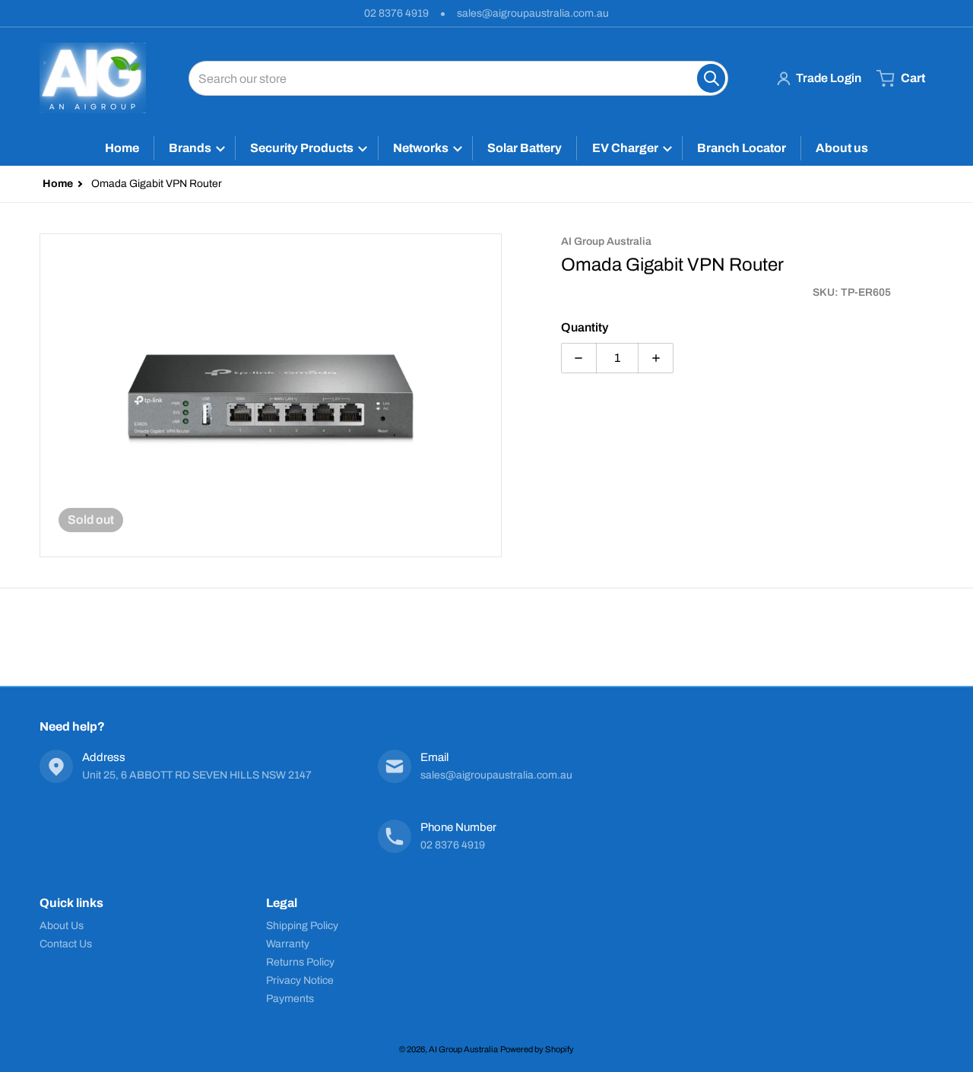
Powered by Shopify (537, 1049)
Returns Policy (300, 962)
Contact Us (66, 944)
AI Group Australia (463, 1049)
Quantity (584, 327)
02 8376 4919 (396, 13)
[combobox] (458, 78)
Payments (290, 998)
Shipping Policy (302, 925)
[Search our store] (711, 78)
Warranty (287, 944)
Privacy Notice (300, 980)
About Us (62, 925)
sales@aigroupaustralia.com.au (533, 13)
